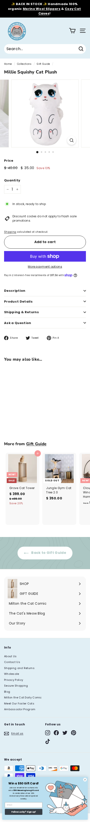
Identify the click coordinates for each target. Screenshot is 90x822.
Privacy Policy (13, 680)
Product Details (18, 301)
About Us (10, 656)
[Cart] (72, 31)
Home (8, 64)
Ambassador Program (19, 709)
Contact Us (12, 662)
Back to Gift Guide (48, 552)
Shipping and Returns (19, 668)
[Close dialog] (85, 780)
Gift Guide (43, 64)
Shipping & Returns (21, 312)
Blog (7, 692)
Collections (24, 64)
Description (14, 290)
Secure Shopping (16, 686)
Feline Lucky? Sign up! (23, 812)
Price (8, 160)
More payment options (45, 267)
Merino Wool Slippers (41, 9)
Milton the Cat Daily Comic (23, 697)
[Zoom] (71, 140)
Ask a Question (17, 323)
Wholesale (11, 674)
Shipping (10, 232)
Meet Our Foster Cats (19, 703)
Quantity (12, 180)
